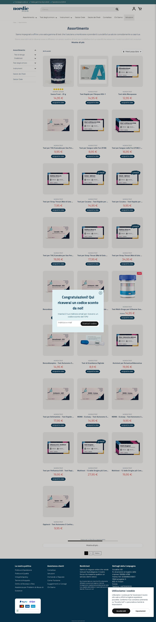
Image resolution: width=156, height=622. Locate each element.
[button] (100, 293)
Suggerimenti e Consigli (57, 584)
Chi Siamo (51, 587)
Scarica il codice (89, 324)
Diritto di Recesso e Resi (24, 584)
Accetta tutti (121, 611)
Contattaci (51, 570)
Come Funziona (53, 580)
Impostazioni (140, 611)
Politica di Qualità (22, 574)
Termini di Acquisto (22, 580)
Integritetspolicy (21, 577)
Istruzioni (51, 574)
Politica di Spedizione (23, 570)
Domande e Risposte (55, 577)
